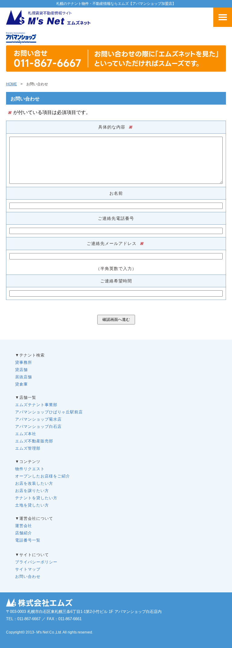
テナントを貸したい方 (36, 498)
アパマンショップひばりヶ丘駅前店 (49, 412)
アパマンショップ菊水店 (38, 419)
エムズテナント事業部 (36, 404)
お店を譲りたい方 (32, 490)
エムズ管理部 (27, 448)
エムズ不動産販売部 (34, 441)
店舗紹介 (23, 533)
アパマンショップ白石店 (38, 426)
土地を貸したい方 (32, 505)
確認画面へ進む (116, 319)
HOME (11, 84)
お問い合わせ (27, 576)
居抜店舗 (23, 377)
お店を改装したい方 (34, 483)
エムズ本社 (25, 433)
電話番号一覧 (27, 540)
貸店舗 (21, 369)
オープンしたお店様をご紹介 (42, 476)
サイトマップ (27, 569)
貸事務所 (23, 362)
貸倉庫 (21, 384)
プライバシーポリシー (36, 562)
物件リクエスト (30, 469)
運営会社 (23, 525)
